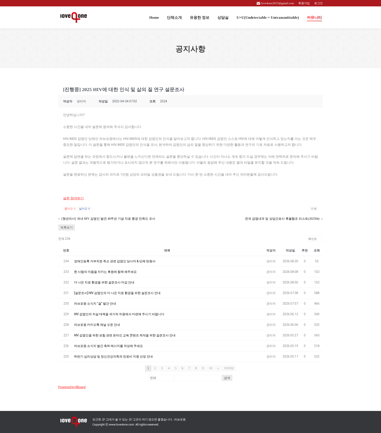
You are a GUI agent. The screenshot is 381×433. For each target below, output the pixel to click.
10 (210, 368)
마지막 (228, 368)
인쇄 (314, 208)
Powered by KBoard (72, 387)
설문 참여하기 (73, 198)
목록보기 (66, 227)
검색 (227, 378)
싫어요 (84, 208)
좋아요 (69, 208)
